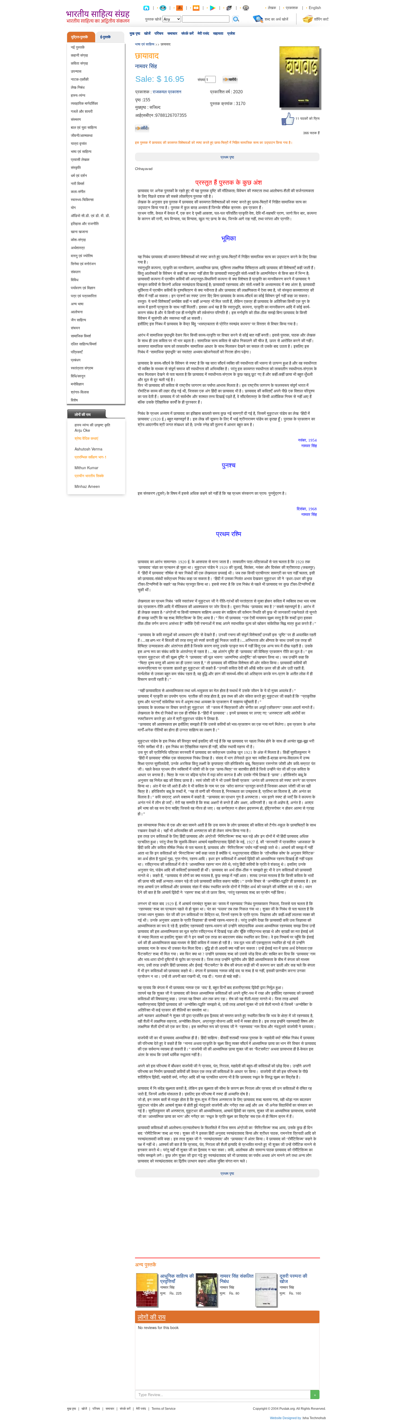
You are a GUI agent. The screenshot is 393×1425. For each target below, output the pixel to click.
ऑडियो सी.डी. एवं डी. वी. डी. (90, 215)
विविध (74, 279)
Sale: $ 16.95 (159, 79)
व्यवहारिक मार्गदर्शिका (84, 103)
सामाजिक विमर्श (81, 335)
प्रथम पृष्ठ (227, 157)
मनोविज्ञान (77, 384)
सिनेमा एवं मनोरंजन (83, 263)
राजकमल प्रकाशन (167, 92)
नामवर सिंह (146, 66)
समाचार (172, 33)
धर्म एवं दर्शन (79, 175)
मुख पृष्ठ (135, 33)
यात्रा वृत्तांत (79, 143)
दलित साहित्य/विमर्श (84, 343)
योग (73, 207)
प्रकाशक (292, 7)
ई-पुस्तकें (105, 36)
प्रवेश (231, 33)
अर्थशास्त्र (78, 247)
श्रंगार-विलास (80, 392)
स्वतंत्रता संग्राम (82, 367)
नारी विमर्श (77, 183)
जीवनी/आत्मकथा (82, 135)
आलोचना (77, 311)
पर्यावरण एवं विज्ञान (83, 287)
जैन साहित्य (78, 319)
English (315, 7)
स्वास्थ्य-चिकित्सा (82, 199)
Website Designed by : (286, 1418)
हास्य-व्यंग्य (78, 95)
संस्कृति (76, 167)
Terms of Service (164, 1409)
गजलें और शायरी (82, 111)
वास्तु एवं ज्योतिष (82, 255)
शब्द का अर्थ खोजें (276, 19)
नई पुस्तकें (77, 47)
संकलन (75, 271)
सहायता (218, 33)
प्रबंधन (75, 359)
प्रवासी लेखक (80, 159)
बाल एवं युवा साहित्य (84, 127)
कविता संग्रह (79, 63)
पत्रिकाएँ (76, 351)
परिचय (159, 33)
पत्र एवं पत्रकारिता (84, 295)
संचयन (75, 327)
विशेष (74, 400)
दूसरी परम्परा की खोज (293, 1278)
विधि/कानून (78, 376)
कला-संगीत (78, 191)
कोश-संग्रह (78, 239)
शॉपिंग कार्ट (321, 19)
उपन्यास (76, 71)
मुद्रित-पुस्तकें (79, 36)
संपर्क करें (187, 33)
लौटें (144, 128)
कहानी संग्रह (79, 55)
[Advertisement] (227, 1214)
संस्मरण (76, 119)
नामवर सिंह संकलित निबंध (236, 1278)
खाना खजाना (79, 231)
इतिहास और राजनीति (85, 223)
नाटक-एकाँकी (79, 79)
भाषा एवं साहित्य (81, 151)
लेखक (272, 7)
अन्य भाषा (77, 303)
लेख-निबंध (77, 87)
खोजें (147, 33)
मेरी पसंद (203, 33)
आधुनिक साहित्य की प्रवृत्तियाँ (177, 1278)
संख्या (201, 79)
